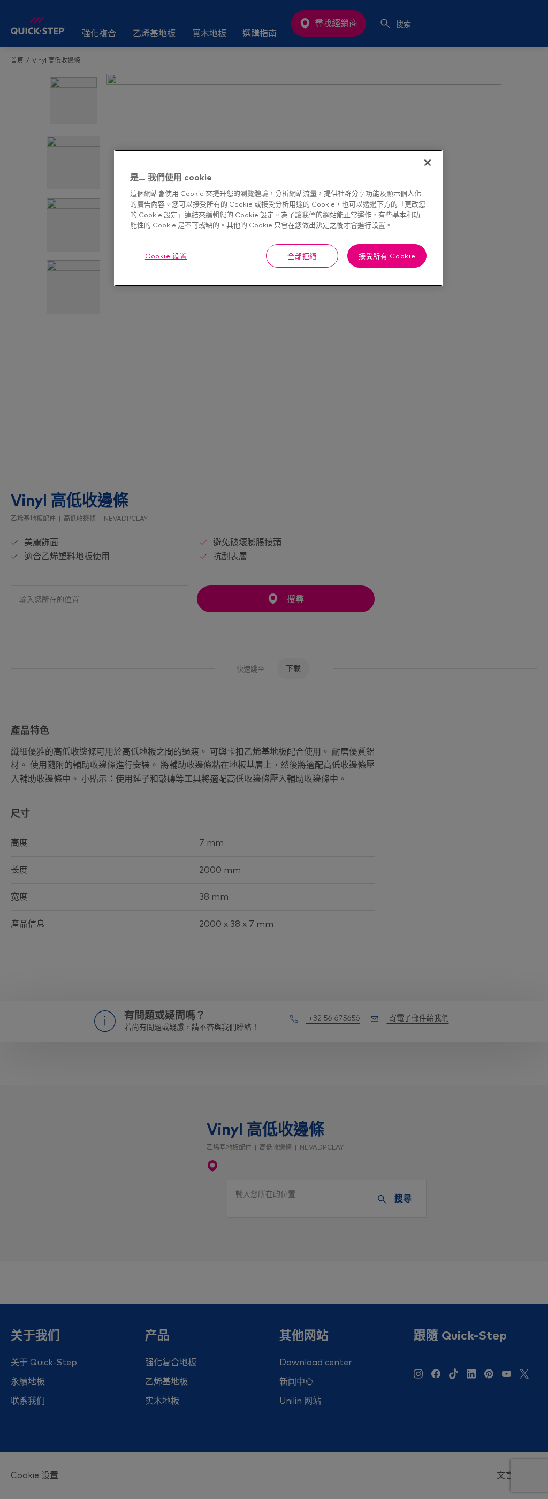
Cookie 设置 (166, 256)
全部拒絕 (302, 256)
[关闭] (427, 162)
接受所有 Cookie (387, 256)
